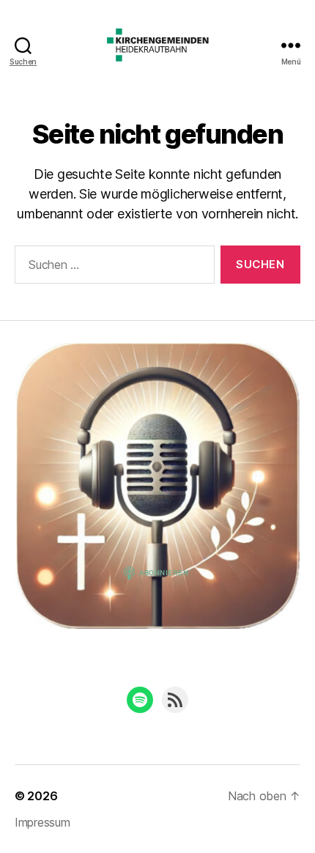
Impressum (42, 822)
